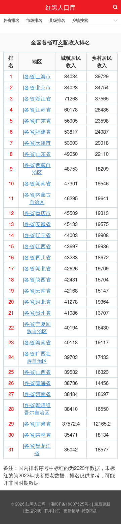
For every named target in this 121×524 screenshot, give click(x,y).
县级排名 (57, 20)
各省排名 (11, 20)
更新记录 (72, 510)
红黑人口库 (60, 7)
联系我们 (52, 510)
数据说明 (33, 510)
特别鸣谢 (90, 510)
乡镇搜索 (80, 20)
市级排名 (34, 20)
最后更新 (102, 504)
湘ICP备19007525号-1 (71, 504)
